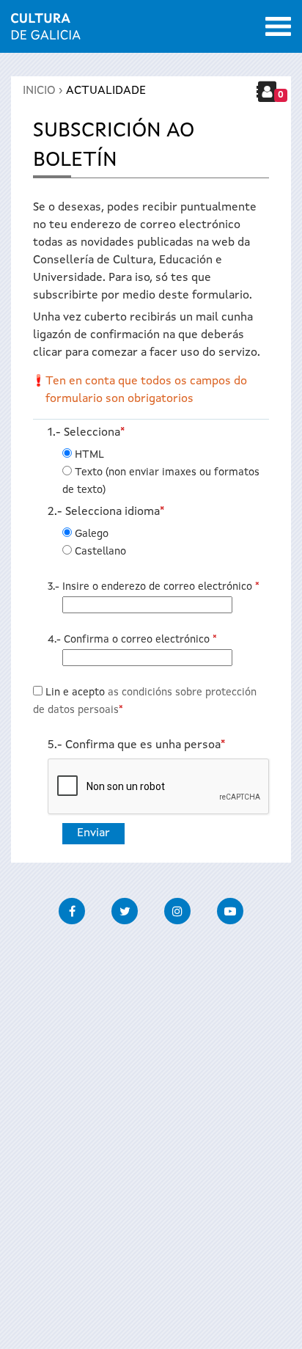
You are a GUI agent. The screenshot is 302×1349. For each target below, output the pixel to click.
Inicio (39, 91)
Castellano (100, 551)
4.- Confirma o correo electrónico (132, 640)
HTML (89, 455)
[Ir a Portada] (46, 31)
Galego (91, 534)
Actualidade (106, 91)
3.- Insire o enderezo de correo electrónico (153, 587)
